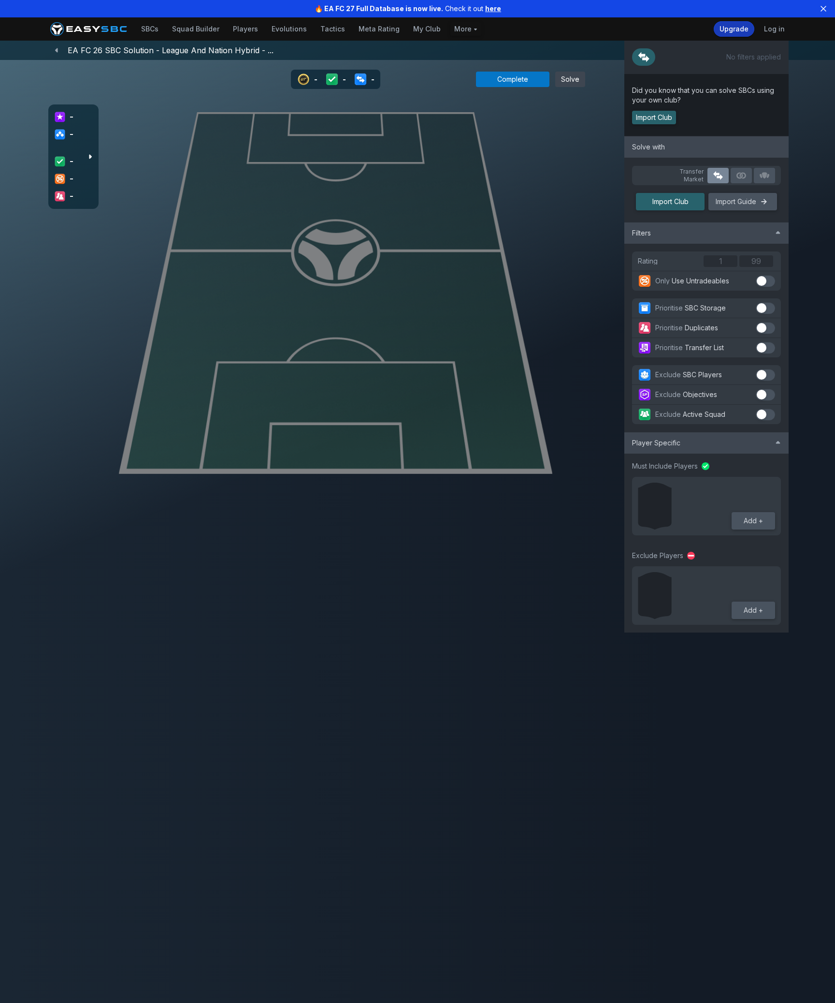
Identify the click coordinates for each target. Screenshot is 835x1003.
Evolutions (289, 29)
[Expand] (90, 156)
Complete (512, 79)
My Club (427, 29)
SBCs (149, 29)
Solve (570, 79)
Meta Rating (379, 29)
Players (245, 29)
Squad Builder (195, 29)
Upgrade (734, 29)
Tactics (332, 29)
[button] (643, 57)
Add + (753, 520)
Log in (774, 29)
